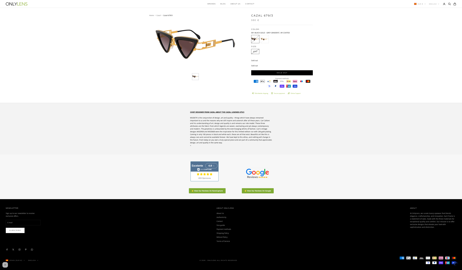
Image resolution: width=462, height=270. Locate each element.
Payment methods (224, 229)
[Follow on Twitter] (13, 249)
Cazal (158, 15)
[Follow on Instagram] (19, 249)
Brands (212, 4)
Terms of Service (223, 241)
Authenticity (221, 217)
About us (235, 4)
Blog (223, 4)
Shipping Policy (223, 233)
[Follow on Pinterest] (26, 249)
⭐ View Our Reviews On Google (257, 191)
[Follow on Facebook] (7, 249)
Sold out (282, 73)
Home (151, 15)
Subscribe (15, 230)
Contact (249, 4)
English (433, 4)
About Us (220, 213)
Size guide (221, 225)
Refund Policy (222, 237)
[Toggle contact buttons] (457, 265)
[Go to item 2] (195, 76)
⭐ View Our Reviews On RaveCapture (207, 191)
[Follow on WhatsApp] (32, 249)
